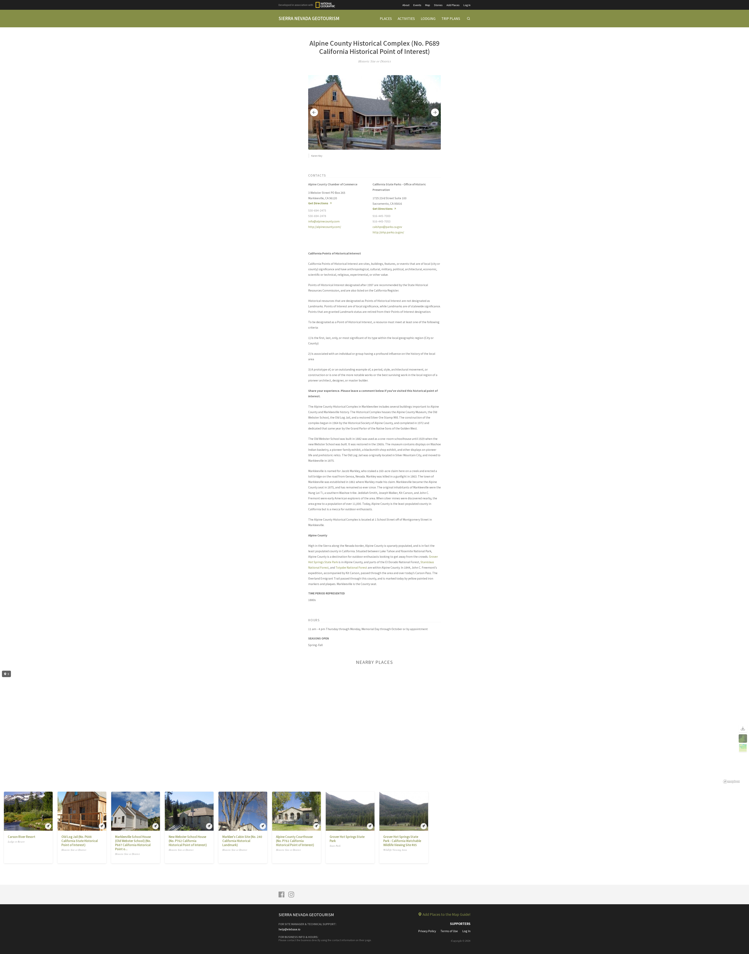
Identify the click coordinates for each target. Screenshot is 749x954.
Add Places (453, 5)
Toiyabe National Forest (351, 567)
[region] (374, 727)
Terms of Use (449, 931)
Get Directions (318, 203)
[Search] (468, 18)
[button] (314, 112)
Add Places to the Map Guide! (446, 914)
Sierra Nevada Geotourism (309, 18)
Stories (438, 5)
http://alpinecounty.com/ (324, 227)
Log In (466, 5)
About (405, 5)
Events (417, 5)
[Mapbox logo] (731, 781)
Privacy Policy (427, 931)
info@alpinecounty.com (324, 221)
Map (427, 5)
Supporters (460, 923)
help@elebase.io (289, 929)
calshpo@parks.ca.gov (387, 227)
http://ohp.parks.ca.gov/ (388, 232)
